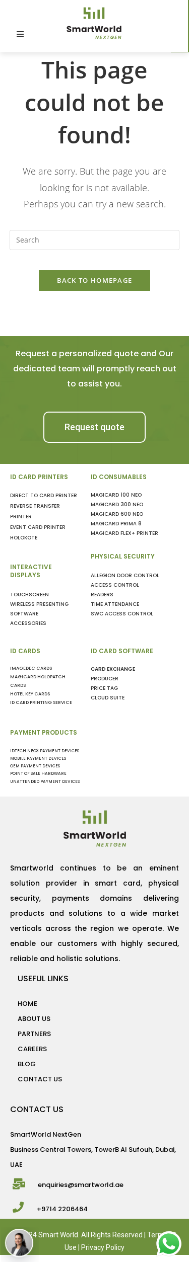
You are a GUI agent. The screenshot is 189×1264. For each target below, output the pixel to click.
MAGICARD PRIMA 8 (116, 523)
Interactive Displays (31, 571)
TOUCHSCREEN (29, 594)
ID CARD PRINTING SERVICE (41, 702)
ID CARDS (25, 651)
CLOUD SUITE (107, 697)
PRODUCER (104, 678)
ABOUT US (34, 1018)
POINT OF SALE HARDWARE (38, 773)
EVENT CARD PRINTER (38, 527)
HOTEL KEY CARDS (30, 694)
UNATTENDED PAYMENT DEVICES (45, 781)
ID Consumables (119, 476)
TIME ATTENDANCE (115, 604)
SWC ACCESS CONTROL (122, 613)
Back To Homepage (95, 280)
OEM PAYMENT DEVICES (35, 766)
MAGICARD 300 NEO (117, 504)
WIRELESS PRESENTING (39, 604)
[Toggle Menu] (80, 34)
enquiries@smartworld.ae (80, 1185)
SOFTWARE (24, 613)
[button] (94, 427)
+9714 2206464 (62, 1209)
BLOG (27, 1064)
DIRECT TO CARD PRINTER (43, 495)
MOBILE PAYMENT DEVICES (38, 758)
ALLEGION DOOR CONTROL (125, 575)
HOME (27, 1003)
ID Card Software (122, 651)
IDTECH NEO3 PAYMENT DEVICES (44, 751)
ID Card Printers (39, 476)
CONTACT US (40, 1079)
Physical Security (123, 556)
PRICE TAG (104, 688)
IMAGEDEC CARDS (31, 668)
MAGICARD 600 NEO (117, 514)
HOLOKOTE (23, 537)
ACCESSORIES (28, 623)
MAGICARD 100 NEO (116, 495)
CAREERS (32, 1049)
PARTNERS (34, 1034)
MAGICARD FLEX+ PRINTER (124, 533)
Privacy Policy (102, 1247)
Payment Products (43, 732)
